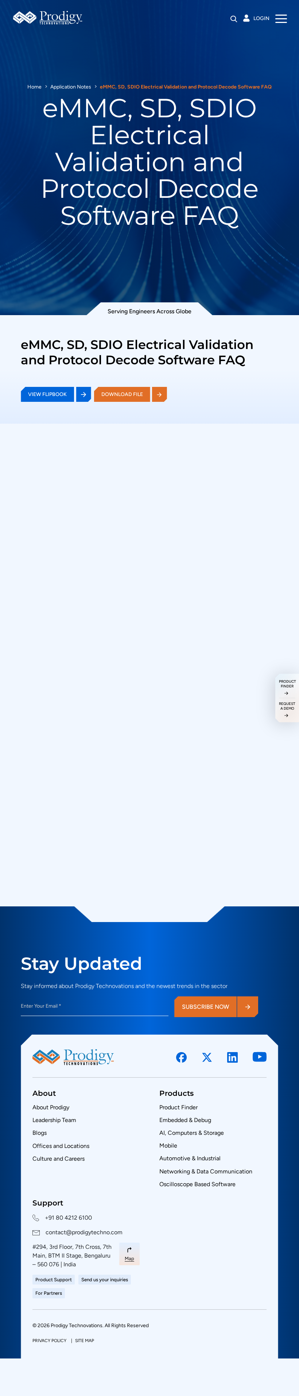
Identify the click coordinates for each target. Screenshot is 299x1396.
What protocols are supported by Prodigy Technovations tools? (123, 752)
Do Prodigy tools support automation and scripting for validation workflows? (124, 817)
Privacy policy (49, 1340)
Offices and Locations (60, 1145)
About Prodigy (50, 1107)
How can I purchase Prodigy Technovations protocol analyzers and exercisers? (128, 719)
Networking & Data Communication (205, 1171)
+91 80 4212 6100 (68, 1217)
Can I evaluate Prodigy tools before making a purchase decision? (125, 784)
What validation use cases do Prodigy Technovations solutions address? (135, 883)
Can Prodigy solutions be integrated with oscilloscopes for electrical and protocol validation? (136, 850)
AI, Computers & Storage (191, 1132)
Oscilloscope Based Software (197, 1184)
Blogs (39, 1132)
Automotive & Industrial (190, 1158)
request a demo (287, 706)
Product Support (53, 1279)
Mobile (168, 1145)
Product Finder (178, 1107)
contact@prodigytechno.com (84, 1232)
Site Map (84, 1340)
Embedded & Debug (185, 1120)
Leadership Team (54, 1120)
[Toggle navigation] (281, 18)
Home (34, 87)
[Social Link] (181, 1057)
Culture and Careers (58, 1158)
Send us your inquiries (104, 1279)
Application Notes (70, 87)
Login (261, 18)
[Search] (233, 18)
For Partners (48, 1293)
